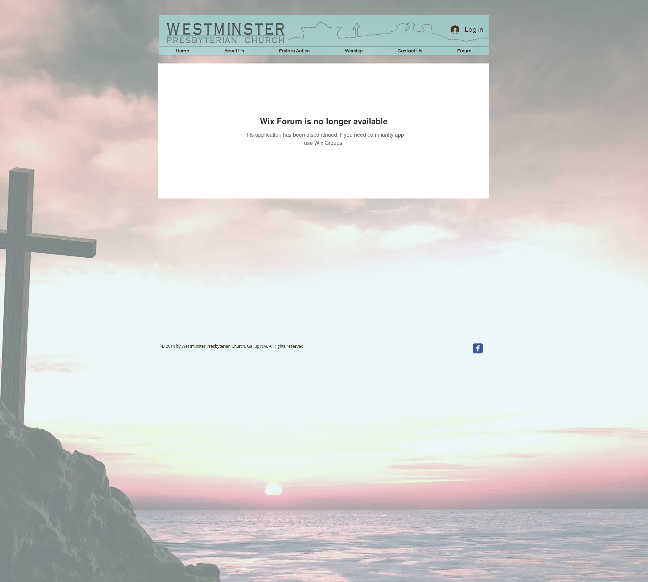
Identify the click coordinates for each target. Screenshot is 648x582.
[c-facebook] (478, 348)
